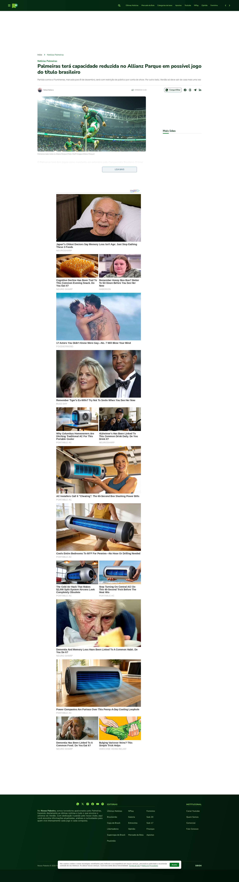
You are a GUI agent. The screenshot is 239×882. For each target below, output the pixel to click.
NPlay (196, 5)
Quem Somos (192, 817)
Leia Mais (119, 169)
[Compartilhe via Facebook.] (185, 89)
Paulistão (111, 841)
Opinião (205, 5)
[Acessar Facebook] (92, 803)
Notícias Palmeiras (55, 54)
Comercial (190, 823)
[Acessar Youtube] (97, 803)
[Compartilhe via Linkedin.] (200, 89)
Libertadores (113, 829)
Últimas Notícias (132, 5)
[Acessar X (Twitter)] (82, 803)
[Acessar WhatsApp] (77, 803)
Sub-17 (150, 823)
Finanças (150, 829)
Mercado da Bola (147, 5)
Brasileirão (112, 817)
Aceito (174, 865)
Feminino (214, 5)
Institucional (194, 804)
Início (39, 54)
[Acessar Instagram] (87, 803)
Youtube (188, 5)
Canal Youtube (193, 811)
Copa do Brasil (113, 823)
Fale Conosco (192, 829)
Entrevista (132, 823)
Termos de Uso (134, 866)
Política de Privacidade (149, 866)
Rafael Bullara (48, 90)
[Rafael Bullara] (39, 89)
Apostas (178, 5)
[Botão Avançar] (229, 5)
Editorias (112, 804)
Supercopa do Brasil (116, 835)
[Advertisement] (119, 32)
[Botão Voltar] (225, 5)
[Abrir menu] (9, 5)
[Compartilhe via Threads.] (190, 89)
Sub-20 (150, 817)
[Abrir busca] (119, 5)
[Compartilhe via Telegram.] (195, 89)
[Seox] (198, 865)
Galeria (131, 817)
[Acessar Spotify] (102, 803)
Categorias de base (164, 5)
